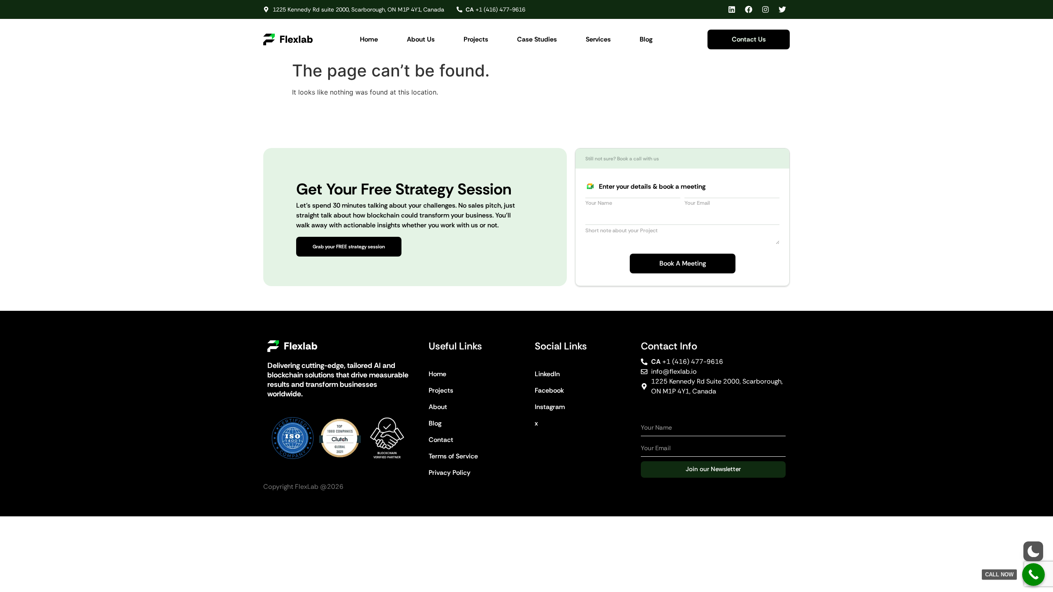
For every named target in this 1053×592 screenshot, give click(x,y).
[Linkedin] (731, 9)
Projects (476, 39)
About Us (421, 39)
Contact (441, 439)
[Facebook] (748, 9)
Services (598, 39)
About (438, 406)
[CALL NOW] (1033, 574)
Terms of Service (453, 456)
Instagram (550, 406)
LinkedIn (547, 374)
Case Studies (537, 39)
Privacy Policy (450, 472)
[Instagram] (765, 9)
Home (369, 39)
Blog (646, 39)
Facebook (549, 390)
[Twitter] (782, 9)
